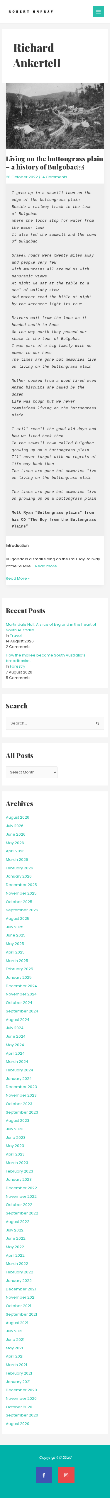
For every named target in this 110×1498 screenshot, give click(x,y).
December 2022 (21, 1187)
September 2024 (22, 1011)
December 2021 (21, 1289)
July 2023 (14, 1129)
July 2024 (14, 1027)
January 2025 (19, 977)
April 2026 (15, 851)
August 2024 (17, 1019)
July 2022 (14, 1230)
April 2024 (15, 1053)
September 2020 (22, 1415)
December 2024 (21, 985)
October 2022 (19, 1204)
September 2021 (21, 1314)
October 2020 (19, 1406)
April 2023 (15, 1154)
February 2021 (19, 1373)
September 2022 (22, 1213)
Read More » (18, 578)
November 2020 (21, 1398)
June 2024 (16, 1036)
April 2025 (15, 952)
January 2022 (19, 1280)
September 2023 (22, 1112)
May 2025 (15, 943)
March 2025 (17, 960)
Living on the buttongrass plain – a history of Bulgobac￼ (54, 162)
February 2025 (19, 968)
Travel (16, 635)
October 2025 (19, 901)
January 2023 (19, 1179)
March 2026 (17, 859)
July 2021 (14, 1331)
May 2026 (15, 842)
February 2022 (19, 1272)
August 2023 (17, 1120)
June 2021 (15, 1339)
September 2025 (22, 909)
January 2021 (18, 1381)
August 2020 (17, 1423)
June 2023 (16, 1137)
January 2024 (19, 1078)
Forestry (17, 666)
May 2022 (15, 1246)
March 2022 (17, 1263)
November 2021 (20, 1297)
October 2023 (19, 1103)
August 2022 (17, 1221)
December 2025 (21, 884)
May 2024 (15, 1044)
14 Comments (54, 176)
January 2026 (19, 876)
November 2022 (21, 1196)
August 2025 (17, 918)
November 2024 (21, 994)
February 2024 (19, 1070)
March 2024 (17, 1061)
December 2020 (21, 1389)
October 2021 (18, 1305)
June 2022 (16, 1238)
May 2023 (15, 1145)
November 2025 (21, 893)
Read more (46, 566)
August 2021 (17, 1322)
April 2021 (14, 1356)
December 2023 (21, 1086)
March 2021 (16, 1364)
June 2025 (16, 935)
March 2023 (17, 1162)
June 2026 (16, 834)
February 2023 (19, 1171)
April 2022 (15, 1255)
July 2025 (14, 926)
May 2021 (14, 1348)
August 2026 (17, 817)
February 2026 (19, 868)
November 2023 (21, 1095)
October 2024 (19, 1002)
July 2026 (14, 825)
